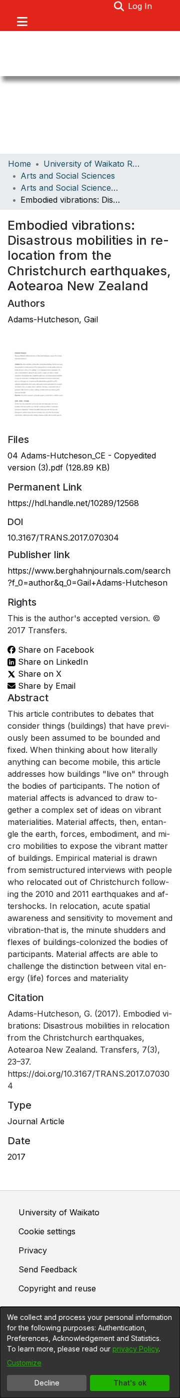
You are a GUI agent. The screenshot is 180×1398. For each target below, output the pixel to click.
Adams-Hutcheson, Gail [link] (53, 319)
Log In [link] (140, 6)
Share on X (39, 674)
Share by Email (46, 686)
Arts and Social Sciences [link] (67, 176)
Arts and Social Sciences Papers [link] (70, 188)
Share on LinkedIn (52, 662)
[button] (118, 6)
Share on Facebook (55, 650)
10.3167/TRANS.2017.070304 (63, 538)
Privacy (32, 1250)
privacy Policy (135, 1348)
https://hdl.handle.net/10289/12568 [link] (73, 503)
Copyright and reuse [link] (57, 1288)
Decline (47, 1382)
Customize (24, 1362)
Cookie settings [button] (47, 1231)
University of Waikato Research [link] (94, 164)
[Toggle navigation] (22, 21)
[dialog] (90, 1352)
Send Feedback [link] (47, 1269)
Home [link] (19, 164)
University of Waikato (59, 1212)
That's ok (130, 1382)
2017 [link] (17, 1157)
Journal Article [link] (36, 1121)
